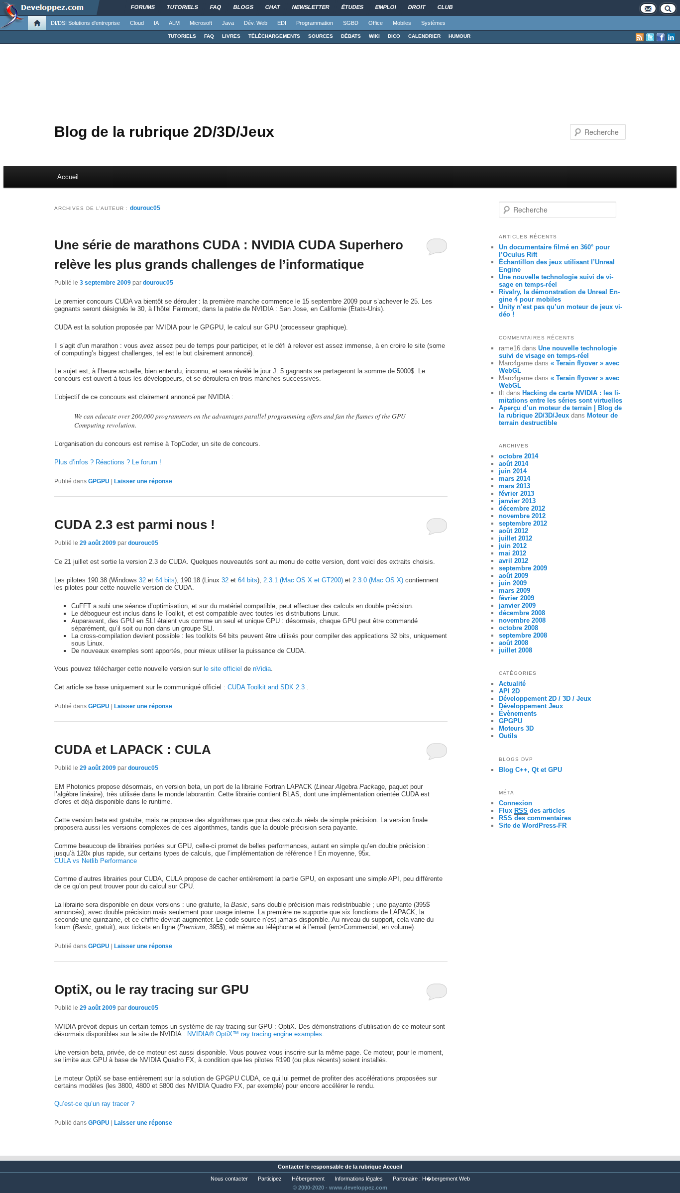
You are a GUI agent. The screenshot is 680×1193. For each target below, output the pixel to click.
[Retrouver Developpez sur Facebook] (661, 37)
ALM (174, 23)
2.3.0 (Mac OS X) (377, 580)
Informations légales (359, 1179)
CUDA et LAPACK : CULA (132, 749)
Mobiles (402, 23)
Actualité (512, 683)
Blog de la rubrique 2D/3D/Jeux (164, 131)
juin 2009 (513, 583)
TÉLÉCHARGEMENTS (274, 36)
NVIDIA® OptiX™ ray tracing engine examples (254, 1034)
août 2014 (513, 463)
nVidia (262, 668)
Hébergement (308, 1179)
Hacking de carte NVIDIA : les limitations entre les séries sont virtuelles (560, 396)
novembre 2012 (522, 516)
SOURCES (320, 36)
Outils (508, 736)
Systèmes (433, 23)
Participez (270, 1179)
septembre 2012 (523, 523)
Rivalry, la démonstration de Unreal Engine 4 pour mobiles (559, 295)
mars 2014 (514, 478)
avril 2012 (513, 560)
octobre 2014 (518, 456)
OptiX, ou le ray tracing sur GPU (151, 989)
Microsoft (201, 23)
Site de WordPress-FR (533, 825)
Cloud (137, 23)
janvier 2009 (517, 605)
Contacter (291, 1167)
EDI (281, 23)
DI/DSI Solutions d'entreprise (85, 23)
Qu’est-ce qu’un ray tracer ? (94, 1103)
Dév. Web (255, 23)
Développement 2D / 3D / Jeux (545, 698)
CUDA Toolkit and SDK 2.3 (267, 687)
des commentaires (535, 818)
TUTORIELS (182, 36)
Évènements (518, 713)
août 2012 (513, 531)
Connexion (515, 803)
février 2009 (516, 598)
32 (142, 580)
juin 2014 (513, 471)
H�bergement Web (446, 1179)
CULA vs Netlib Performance (95, 861)
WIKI (374, 36)
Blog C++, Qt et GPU (530, 769)
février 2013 (516, 493)
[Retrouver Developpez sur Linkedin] (671, 37)
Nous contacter (229, 1179)
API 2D (509, 691)
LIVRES (231, 36)
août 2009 (513, 575)
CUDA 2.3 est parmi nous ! (134, 524)
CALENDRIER (424, 36)
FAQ (209, 36)
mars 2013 (514, 486)
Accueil (68, 177)
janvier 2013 (517, 501)
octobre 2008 (518, 628)
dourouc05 (145, 208)
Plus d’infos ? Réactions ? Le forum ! (107, 462)
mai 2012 (512, 553)
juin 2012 (513, 545)
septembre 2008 (523, 635)
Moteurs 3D (516, 728)
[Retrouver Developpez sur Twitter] (650, 37)
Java (228, 23)
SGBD (350, 23)
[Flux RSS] (640, 37)
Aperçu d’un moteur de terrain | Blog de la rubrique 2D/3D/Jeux (560, 411)
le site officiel (223, 668)
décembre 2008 (522, 613)
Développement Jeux (531, 706)
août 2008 (513, 643)
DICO (394, 36)
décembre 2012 (522, 508)
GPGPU (99, 481)
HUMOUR (459, 36)
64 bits (165, 580)
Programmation (314, 23)
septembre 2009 (523, 568)
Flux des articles (532, 810)
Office (375, 23)
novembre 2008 (522, 620)
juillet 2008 (515, 650)
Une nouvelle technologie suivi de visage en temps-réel (556, 280)
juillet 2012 (515, 538)
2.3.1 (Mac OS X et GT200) (303, 580)
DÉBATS (351, 36)
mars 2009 (514, 590)
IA (156, 23)
